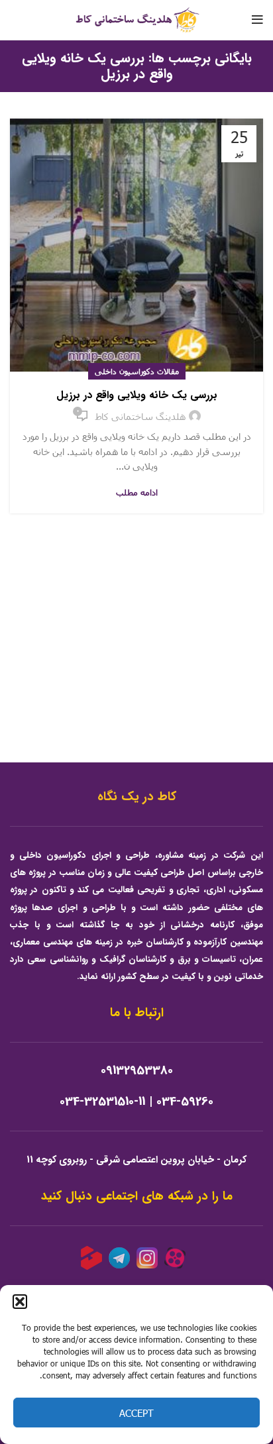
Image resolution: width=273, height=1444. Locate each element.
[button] (20, 1301)
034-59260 (184, 1101)
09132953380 (137, 1070)
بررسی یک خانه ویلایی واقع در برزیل (136, 395)
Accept (136, 1413)
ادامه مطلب (137, 492)
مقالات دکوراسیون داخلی (137, 371)
